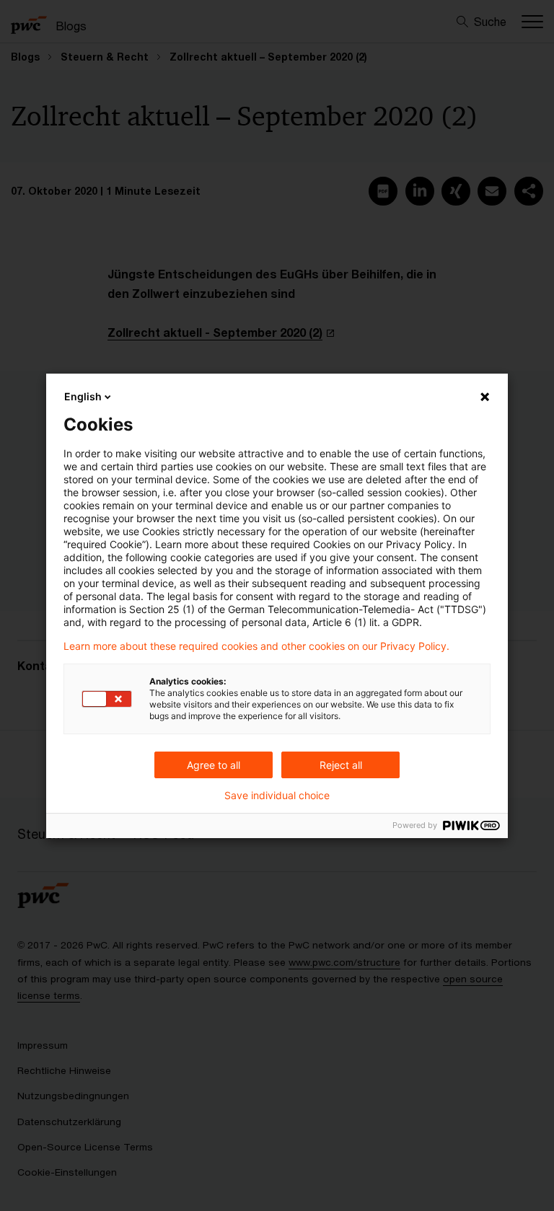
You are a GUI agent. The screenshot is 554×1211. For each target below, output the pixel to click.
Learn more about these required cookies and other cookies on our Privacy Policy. (256, 646)
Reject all (341, 765)
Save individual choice (277, 795)
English (83, 396)
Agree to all (213, 765)
